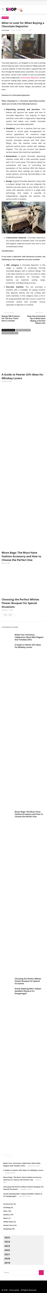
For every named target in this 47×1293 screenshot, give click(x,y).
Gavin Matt (5, 30)
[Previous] (5, 1155)
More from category (10, 333)
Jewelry (6, 1214)
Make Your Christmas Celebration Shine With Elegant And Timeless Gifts (29, 637)
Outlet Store (8, 1225)
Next (10, 615)
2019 (7, 1262)
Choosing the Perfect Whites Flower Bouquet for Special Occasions (20, 603)
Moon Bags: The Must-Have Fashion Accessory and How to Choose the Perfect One (21, 556)
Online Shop (8, 1222)
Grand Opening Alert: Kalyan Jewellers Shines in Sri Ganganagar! (28, 991)
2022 (7, 1250)
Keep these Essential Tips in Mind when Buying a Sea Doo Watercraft (36, 319)
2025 (7, 1237)
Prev (5, 615)
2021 (7, 1254)
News (5, 1218)
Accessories (8, 1204)
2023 (7, 1245)
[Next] (8, 1155)
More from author (23, 330)
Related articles (8, 330)
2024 (7, 1241)
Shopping (5, 17)
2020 (7, 1258)
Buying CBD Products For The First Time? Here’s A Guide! (11, 318)
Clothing (6, 1207)
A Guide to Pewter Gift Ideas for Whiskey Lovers (28, 646)
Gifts (5, 1211)
